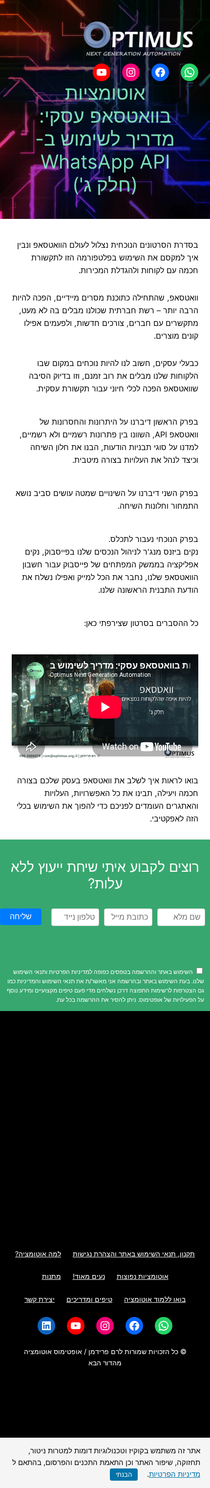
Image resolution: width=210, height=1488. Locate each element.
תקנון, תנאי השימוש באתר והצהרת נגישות (134, 1254)
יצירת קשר (39, 1299)
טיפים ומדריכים (89, 1299)
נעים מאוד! (89, 1276)
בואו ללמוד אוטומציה (155, 1299)
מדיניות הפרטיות (174, 1474)
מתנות (51, 1276)
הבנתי (124, 1474)
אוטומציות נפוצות (142, 1276)
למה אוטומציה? (38, 1254)
